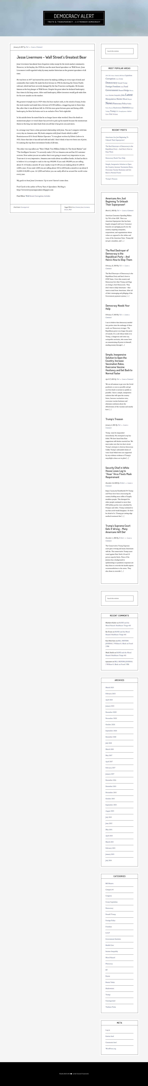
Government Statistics (113, 939)
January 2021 (110, 706)
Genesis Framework (82, 1074)
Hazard (121, 90)
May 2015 (109, 829)
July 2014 (109, 860)
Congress (109, 896)
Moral (125, 99)
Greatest (78, 207)
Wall (70, 210)
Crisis (117, 79)
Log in (108, 1030)
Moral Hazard (110, 957)
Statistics (126, 107)
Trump (113, 111)
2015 (109, 75)
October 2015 (110, 799)
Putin (107, 108)
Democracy (111, 82)
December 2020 (111, 712)
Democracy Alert (74, 16)
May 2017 (109, 755)
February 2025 (111, 694)
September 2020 (111, 731)
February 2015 (110, 848)
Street (131, 108)
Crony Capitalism (112, 902)
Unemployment (123, 111)
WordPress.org (111, 1049)
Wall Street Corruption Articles (38, 196)
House (107, 95)
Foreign (109, 86)
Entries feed (110, 1036)
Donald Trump (122, 83)
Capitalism (128, 75)
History (131, 90)
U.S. (117, 111)
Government (112, 90)
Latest (129, 95)
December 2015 (111, 786)
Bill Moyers (109, 883)
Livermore (86, 207)
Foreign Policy (110, 920)
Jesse (82, 207)
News (109, 103)
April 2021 (109, 700)
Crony (121, 79)
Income (111, 95)
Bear (73, 207)
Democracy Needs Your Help (115, 158)
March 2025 (110, 687)
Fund (126, 86)
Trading (108, 111)
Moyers (130, 99)
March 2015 (110, 842)
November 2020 (111, 718)
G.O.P (108, 933)
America (117, 76)
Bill (121, 75)
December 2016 (111, 780)
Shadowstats (117, 108)
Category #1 (110, 890)
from (122, 87)
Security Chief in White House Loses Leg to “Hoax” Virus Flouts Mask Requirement (119, 472)
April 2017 (109, 761)
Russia (111, 108)
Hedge (126, 90)
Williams (115, 114)
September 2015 (111, 805)
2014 (107, 75)
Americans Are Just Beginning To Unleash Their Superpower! (117, 201)
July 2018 (109, 743)
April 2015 (109, 836)
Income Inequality (112, 951)
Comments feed (111, 1042)
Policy (124, 103)
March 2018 (110, 749)
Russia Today (110, 982)
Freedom (116, 86)
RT (107, 970)
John (123, 95)
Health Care (110, 945)
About (112, 75)
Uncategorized (25, 207)
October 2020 (110, 724)
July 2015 (109, 817)
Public (129, 104)
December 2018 (111, 737)
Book (123, 75)
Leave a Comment (36, 47)
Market (119, 99)
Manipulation (111, 99)
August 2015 (110, 811)
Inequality (117, 95)
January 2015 (110, 854)
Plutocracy (117, 103)
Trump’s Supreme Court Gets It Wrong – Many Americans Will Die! (118, 529)
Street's (66, 210)
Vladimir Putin (111, 1007)
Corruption (110, 78)
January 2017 (110, 774)
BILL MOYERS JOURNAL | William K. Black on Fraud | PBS (119, 644)
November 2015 (111, 792)
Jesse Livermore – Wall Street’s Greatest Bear (52, 57)
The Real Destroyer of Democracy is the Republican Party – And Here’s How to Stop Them (119, 149)
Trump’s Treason (111, 179)
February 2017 (110, 768)
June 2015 (109, 823)
